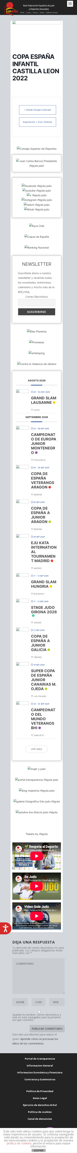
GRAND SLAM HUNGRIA (43, 584)
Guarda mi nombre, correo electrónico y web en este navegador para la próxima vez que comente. (36, 1017)
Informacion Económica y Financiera (39, 1072)
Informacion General (40, 1065)
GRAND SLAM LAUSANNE (43, 400)
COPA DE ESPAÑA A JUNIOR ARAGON (40, 515)
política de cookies (19, 1143)
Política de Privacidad (39, 1091)
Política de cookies (40, 1112)
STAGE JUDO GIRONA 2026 (44, 609)
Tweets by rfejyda (37, 834)
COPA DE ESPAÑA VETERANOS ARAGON (42, 480)
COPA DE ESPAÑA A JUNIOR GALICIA (40, 643)
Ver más (36, 749)
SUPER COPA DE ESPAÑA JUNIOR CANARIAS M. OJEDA (43, 680)
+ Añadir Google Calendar (37, 109)
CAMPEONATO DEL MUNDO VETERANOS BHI (43, 719)
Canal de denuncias (40, 1118)
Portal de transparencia (40, 1058)
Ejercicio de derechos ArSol (40, 1105)
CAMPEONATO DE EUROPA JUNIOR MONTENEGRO (43, 443)
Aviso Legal (40, 1098)
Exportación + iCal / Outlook (37, 122)
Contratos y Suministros (39, 1079)
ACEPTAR (38, 1150)
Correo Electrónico (36, 296)
